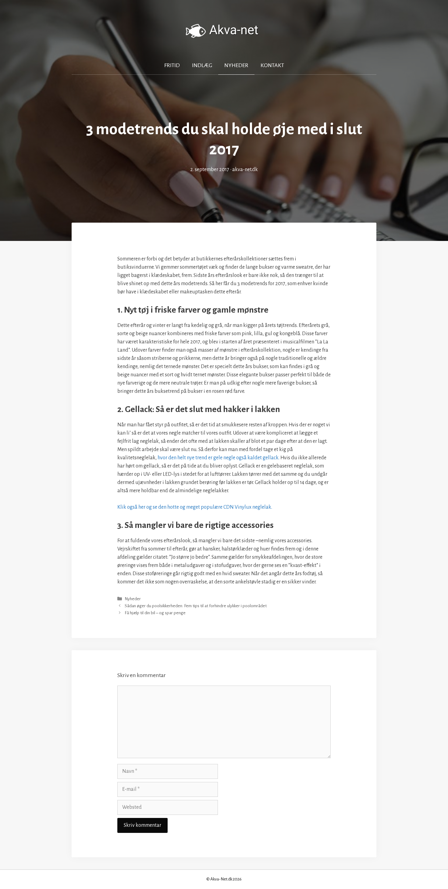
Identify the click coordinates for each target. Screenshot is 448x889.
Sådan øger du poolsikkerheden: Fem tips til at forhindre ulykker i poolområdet (196, 606)
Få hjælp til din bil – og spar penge (155, 613)
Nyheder (236, 65)
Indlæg (202, 65)
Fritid (172, 65)
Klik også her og (194, 507)
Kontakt (272, 65)
